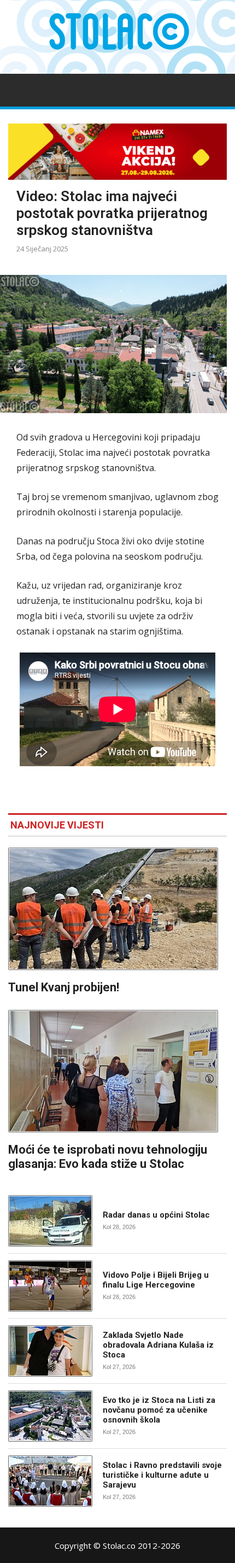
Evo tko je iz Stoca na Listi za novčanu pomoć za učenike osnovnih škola (159, 1410)
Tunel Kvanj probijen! (63, 987)
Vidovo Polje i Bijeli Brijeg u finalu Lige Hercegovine (156, 1280)
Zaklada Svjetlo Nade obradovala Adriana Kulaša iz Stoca (158, 1345)
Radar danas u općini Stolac (156, 1215)
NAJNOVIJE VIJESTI (57, 825)
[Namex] (117, 152)
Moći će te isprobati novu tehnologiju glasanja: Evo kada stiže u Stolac (107, 1157)
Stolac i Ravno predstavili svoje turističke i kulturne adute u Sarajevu (162, 1475)
